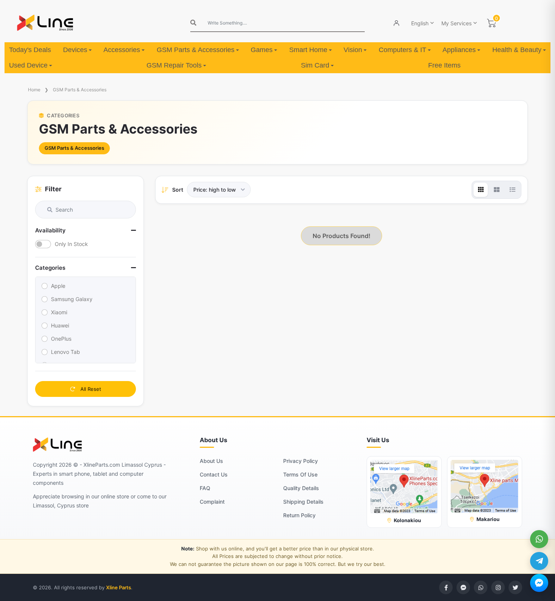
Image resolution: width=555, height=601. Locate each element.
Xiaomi (59, 312)
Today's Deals (30, 50)
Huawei (60, 325)
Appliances (459, 50)
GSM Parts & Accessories (195, 50)
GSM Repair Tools (174, 65)
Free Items (444, 65)
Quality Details (301, 488)
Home (34, 89)
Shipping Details (303, 501)
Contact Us (214, 474)
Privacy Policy (300, 461)
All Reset (90, 389)
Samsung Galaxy (71, 299)
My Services (456, 23)
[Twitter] (515, 587)
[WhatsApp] (539, 539)
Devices (75, 50)
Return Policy (299, 515)
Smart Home (308, 50)
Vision (353, 50)
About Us (211, 461)
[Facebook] (446, 587)
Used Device (28, 65)
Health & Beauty (516, 50)
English (420, 23)
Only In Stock (71, 244)
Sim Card (315, 65)
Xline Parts (118, 587)
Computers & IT (402, 50)
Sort (177, 189)
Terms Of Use (300, 474)
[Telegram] (539, 561)
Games (262, 50)
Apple (58, 286)
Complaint (212, 501)
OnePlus (61, 338)
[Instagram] (498, 587)
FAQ (205, 488)
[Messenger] (539, 583)
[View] (480, 190)
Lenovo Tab (65, 352)
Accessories (121, 50)
